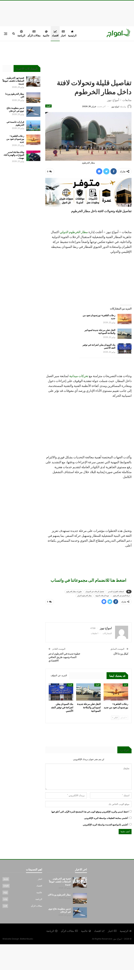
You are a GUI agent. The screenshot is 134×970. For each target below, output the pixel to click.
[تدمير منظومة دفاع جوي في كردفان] (33, 111)
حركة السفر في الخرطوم (121, 595)
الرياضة (21, 35)
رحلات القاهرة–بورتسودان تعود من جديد (99, 317)
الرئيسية (72, 35)
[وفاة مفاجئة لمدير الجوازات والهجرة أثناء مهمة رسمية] (33, 156)
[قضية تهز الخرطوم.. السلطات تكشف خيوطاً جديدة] (33, 81)
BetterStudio (26, 938)
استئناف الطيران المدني (116, 591)
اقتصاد (55, 35)
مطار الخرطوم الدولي (74, 232)
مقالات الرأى (34, 35)
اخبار (63, 35)
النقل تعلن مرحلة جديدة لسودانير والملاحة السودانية (99, 331)
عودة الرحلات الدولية (102, 595)
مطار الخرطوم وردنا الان (14, 95)
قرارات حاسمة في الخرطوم (15, 123)
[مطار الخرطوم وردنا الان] (33, 97)
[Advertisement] (67, 12)
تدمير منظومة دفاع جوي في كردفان (15, 109)
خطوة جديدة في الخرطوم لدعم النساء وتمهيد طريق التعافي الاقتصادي (64, 657)
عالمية (46, 35)
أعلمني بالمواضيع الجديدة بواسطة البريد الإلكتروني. (105, 824)
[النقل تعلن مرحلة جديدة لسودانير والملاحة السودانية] (124, 334)
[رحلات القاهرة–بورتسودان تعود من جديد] (124, 319)
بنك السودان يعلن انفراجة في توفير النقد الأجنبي (99, 346)
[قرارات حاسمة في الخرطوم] (33, 125)
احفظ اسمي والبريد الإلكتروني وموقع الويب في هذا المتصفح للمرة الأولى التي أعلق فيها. (90, 811)
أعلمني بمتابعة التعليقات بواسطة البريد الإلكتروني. (106, 818)
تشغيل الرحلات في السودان (94, 591)
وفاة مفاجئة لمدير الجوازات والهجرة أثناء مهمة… (14, 155)
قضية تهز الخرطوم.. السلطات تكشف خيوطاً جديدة (13, 80)
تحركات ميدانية (78, 376)
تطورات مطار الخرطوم (74, 591)
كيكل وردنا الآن (120, 653)
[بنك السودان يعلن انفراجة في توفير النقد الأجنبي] (124, 348)
